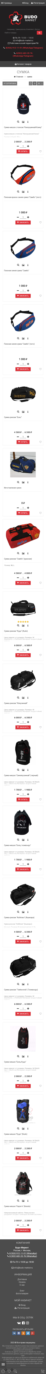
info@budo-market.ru (24, 40)
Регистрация (39, 3)
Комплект (30, 29)
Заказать (24, 222)
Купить (24, 151)
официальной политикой (22, 1350)
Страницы (7, 3)
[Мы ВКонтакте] (19, 1323)
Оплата (22, 1282)
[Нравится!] (40, 151)
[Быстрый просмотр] (18, 122)
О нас (22, 1285)
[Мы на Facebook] (23, 1323)
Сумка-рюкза (20, 29)
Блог (22, 1290)
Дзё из (37, 29)
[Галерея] (23, 122)
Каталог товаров (24, 64)
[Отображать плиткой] (30, 83)
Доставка (22, 1279)
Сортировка (10, 83)
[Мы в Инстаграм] (27, 1323)
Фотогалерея (22, 1293)
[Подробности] (28, 122)
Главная (20, 77)
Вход (26, 3)
